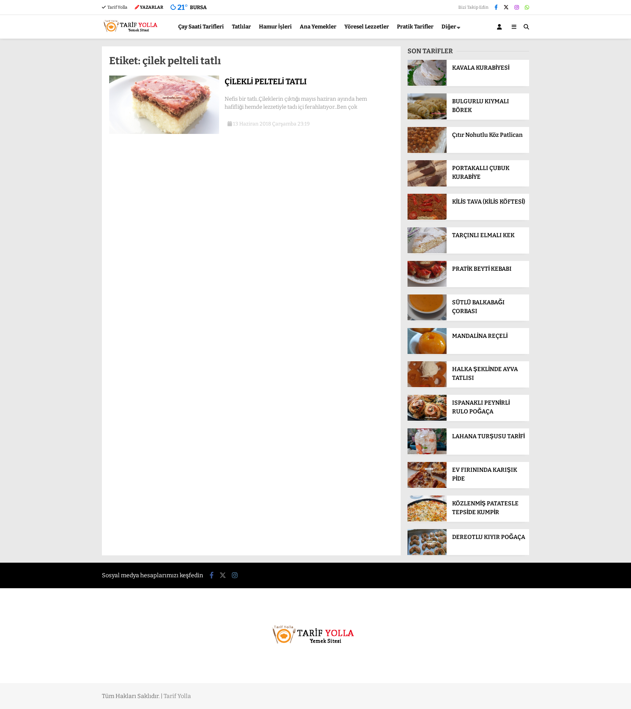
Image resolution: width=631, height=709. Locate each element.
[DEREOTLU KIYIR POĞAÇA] (427, 553)
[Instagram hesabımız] (517, 7)
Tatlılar (241, 26)
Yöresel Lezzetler (366, 26)
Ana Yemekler (318, 26)
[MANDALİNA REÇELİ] (427, 352)
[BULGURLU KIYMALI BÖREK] (427, 118)
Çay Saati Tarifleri (201, 26)
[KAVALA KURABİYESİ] (427, 84)
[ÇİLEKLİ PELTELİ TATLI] (164, 132)
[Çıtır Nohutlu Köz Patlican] (427, 151)
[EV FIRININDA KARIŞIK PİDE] (427, 486)
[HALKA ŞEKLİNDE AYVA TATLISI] (427, 385)
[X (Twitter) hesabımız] (506, 7)
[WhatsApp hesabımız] (527, 7)
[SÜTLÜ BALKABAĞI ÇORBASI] (427, 319)
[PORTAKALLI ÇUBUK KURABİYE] (427, 185)
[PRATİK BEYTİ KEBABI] (427, 285)
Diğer (448, 26)
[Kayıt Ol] (500, 27)
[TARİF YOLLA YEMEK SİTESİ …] (132, 35)
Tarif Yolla (117, 7)
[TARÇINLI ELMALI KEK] (427, 251)
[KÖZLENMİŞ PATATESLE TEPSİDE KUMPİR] (427, 520)
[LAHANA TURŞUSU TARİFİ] (427, 453)
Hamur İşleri (275, 26)
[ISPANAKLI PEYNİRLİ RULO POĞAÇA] (427, 419)
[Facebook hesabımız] (496, 7)
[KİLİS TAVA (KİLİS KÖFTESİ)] (427, 218)
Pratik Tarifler (415, 26)
